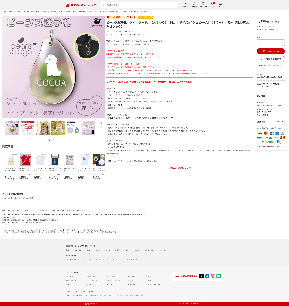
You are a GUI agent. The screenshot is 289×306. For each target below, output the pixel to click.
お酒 (149, 281)
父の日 (88, 250)
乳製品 (150, 276)
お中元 (98, 250)
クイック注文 (203, 7)
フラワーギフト (132, 285)
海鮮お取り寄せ (91, 276)
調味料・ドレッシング (113, 281)
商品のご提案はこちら (137, 295)
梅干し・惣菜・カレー (72, 281)
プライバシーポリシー (121, 295)
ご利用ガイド (69, 291)
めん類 (67, 285)
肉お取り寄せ (111, 276)
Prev (4, 128)
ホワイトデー (163, 250)
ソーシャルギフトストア (133, 259)
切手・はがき (69, 276)
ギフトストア (87, 259)
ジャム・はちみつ (91, 281)
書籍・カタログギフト (155, 285)
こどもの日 (78, 250)
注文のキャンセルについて (23, 198)
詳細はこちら (281, 121)
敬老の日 (107, 250)
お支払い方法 (6, 198)
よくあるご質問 (80, 291)
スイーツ (109, 285)
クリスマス (137, 250)
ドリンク (130, 281)
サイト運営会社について (80, 295)
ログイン (186, 7)
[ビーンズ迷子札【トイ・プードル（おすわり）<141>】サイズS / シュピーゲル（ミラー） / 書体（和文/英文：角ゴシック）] (12, 128)
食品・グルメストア (102, 259)
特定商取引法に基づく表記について (101, 295)
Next (103, 128)
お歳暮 (117, 250)
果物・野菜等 (131, 276)
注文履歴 (194, 7)
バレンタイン (149, 250)
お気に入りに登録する (272, 59)
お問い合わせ (92, 291)
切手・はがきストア (71, 259)
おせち (126, 250)
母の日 (67, 250)
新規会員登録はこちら (180, 167)
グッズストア (117, 259)
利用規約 (68, 295)
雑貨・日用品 (90, 285)
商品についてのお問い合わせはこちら (270, 65)
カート (212, 7)
